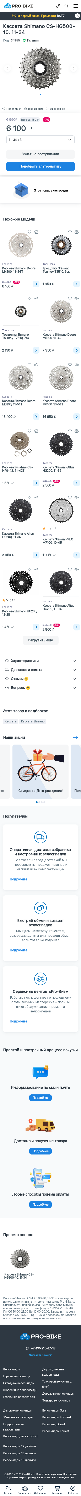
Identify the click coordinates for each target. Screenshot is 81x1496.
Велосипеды (11, 1369)
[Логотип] (18, 5)
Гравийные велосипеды (19, 1397)
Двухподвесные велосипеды (53, 1372)
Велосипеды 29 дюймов (19, 1446)
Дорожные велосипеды (58, 1393)
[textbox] (40, 140)
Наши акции (14, 737)
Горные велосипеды (16, 1376)
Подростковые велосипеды (13, 1427)
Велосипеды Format (55, 1431)
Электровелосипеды (56, 1400)
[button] (40, 16)
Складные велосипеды (18, 1383)
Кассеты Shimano (33, 721)
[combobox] (40, 139)
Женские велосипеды (18, 1417)
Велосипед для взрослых (20, 1436)
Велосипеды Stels (54, 1410)
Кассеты (11, 721)
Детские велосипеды (17, 1410)
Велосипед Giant (53, 1424)
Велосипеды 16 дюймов (19, 1460)
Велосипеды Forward (56, 1417)
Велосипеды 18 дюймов (19, 1453)
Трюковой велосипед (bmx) (57, 1384)
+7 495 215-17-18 (43, 1348)
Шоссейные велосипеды (20, 1390)
